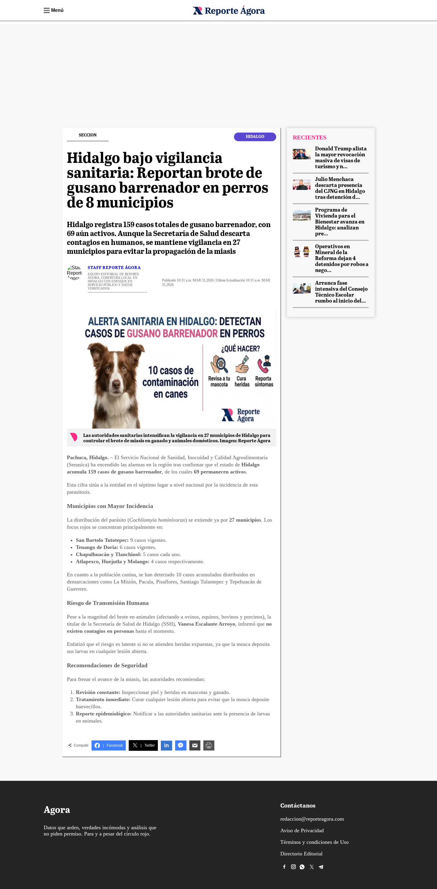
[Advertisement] (218, 65)
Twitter (148, 745)
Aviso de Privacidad (302, 830)
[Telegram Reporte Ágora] (321, 866)
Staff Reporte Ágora (114, 268)
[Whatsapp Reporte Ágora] (302, 866)
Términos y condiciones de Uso (314, 842)
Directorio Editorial (301, 854)
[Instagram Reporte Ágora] (293, 866)
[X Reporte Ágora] (312, 866)
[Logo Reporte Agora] (228, 14)
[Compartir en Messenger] (180, 745)
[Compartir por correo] (194, 745)
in (166, 745)
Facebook (113, 745)
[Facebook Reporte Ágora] (284, 866)
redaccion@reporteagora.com (312, 819)
